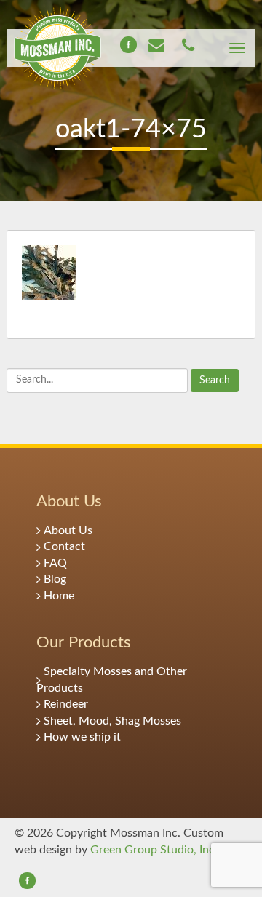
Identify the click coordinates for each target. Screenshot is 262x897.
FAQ (55, 563)
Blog (55, 579)
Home (59, 596)
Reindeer (66, 704)
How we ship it (82, 737)
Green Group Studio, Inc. (154, 850)
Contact (64, 546)
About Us (68, 530)
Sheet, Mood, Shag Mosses (112, 721)
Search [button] (214, 380)
